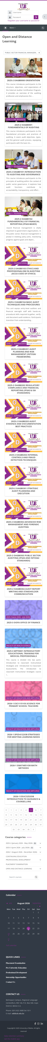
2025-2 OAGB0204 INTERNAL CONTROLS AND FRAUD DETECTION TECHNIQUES (23, 457)
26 (16, 824)
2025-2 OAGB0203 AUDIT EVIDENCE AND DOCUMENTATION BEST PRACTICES (23, 424)
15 (41, 815)
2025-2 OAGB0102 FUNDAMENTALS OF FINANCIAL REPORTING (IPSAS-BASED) (23, 221)
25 (11, 824)
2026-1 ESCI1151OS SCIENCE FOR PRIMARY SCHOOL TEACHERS (23, 704)
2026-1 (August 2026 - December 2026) (21, 852)
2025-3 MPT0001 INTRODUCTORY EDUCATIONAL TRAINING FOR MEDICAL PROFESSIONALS (23, 653)
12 (26, 815)
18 (16, 820)
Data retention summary (14, 1036)
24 (6, 824)
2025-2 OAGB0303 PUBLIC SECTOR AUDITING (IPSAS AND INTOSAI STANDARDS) (24, 558)
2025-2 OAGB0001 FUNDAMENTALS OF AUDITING (23, 126)
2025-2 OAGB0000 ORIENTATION (23, 80)
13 (31, 815)
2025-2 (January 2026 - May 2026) (19, 843)
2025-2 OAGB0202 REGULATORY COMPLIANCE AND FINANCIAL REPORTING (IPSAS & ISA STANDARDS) (23, 389)
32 (14, 829)
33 (19, 829)
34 (24, 829)
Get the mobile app (12, 1039)
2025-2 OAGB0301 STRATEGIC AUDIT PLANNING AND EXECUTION (23, 491)
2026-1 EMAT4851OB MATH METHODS (23, 766)
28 (26, 824)
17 (11, 820)
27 (21, 824)
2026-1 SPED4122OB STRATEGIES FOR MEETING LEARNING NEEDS (23, 735)
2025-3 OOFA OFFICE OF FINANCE (23, 622)
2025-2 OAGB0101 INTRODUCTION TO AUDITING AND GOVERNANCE (23, 173)
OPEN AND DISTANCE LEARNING (19, 869)
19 (21, 820)
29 (31, 824)
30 (36, 824)
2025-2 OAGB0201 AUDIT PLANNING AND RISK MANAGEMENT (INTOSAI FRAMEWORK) (23, 353)
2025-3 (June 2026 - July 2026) (18, 847)
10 (16, 815)
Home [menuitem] (5, 28)
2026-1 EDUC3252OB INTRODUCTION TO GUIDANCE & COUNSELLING (23, 799)
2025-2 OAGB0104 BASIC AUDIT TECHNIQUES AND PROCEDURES (23, 303)
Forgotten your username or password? (23, 21)
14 (36, 815)
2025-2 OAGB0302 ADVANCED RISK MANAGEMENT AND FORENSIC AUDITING (23, 524)
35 (28, 829)
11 (21, 815)
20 (26, 820)
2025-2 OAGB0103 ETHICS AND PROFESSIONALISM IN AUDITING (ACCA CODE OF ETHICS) (23, 271)
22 (36, 820)
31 (41, 824)
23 (41, 820)
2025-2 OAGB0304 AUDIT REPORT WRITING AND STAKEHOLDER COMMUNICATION (23, 591)
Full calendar (11, 945)
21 (31, 820)
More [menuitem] (12, 28)
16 (6, 820)
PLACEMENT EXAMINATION (17, 864)
